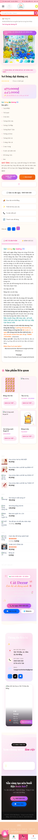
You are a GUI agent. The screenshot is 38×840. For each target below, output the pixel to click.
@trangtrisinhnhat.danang (20, 766)
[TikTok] (15, 676)
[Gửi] (35, 13)
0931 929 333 (18, 661)
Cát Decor (16, 815)
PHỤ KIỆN (13, 829)
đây (23, 316)
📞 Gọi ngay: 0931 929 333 (19, 606)
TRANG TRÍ (6, 829)
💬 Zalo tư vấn (12, 611)
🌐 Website (27, 611)
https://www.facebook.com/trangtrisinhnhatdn (19, 357)
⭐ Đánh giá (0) (27, 241)
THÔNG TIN (32, 829)
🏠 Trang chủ (6, 19)
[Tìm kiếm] (9, 6)
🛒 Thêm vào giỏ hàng (9, 177)
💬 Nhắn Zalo (19, 804)
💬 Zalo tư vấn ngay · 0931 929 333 (19, 193)
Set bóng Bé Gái (15, 21)
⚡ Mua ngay (27, 177)
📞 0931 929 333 (19, 798)
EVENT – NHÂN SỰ (22, 829)
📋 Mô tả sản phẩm (10, 241)
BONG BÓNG (6, 21)
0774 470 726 (19, 663)
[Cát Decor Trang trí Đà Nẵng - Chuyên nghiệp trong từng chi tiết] (20, 6)
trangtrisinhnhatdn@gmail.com (25, 670)
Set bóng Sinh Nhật (26, 21)
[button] (3, 6)
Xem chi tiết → (10, 403)
